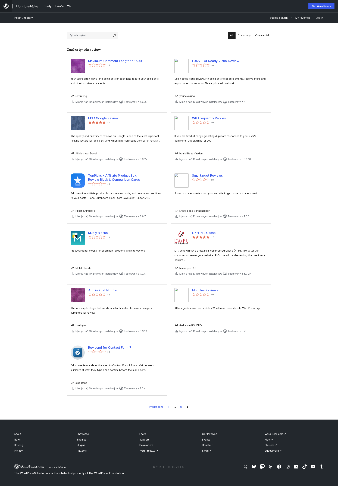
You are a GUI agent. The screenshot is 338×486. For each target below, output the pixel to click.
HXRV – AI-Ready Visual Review (215, 61)
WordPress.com (275, 433)
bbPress (271, 445)
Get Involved (209, 433)
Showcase (83, 433)
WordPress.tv (148, 450)
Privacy (18, 450)
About (17, 433)
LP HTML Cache (204, 233)
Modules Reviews (205, 290)
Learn (142, 433)
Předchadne (156, 406)
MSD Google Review (103, 118)
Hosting (18, 445)
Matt (269, 439)
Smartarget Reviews (207, 175)
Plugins (81, 445)
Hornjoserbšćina (57, 467)
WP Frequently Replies (209, 118)
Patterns (82, 450)
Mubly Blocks (98, 233)
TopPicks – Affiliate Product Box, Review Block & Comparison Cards (114, 177)
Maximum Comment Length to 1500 (115, 61)
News (17, 439)
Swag (207, 450)
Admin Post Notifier (103, 290)
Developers (146, 445)
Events (206, 439)
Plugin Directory (23, 17)
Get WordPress (321, 6)
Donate (208, 445)
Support (144, 439)
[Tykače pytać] (114, 35)
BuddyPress (273, 450)
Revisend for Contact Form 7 (109, 347)
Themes (81, 439)
